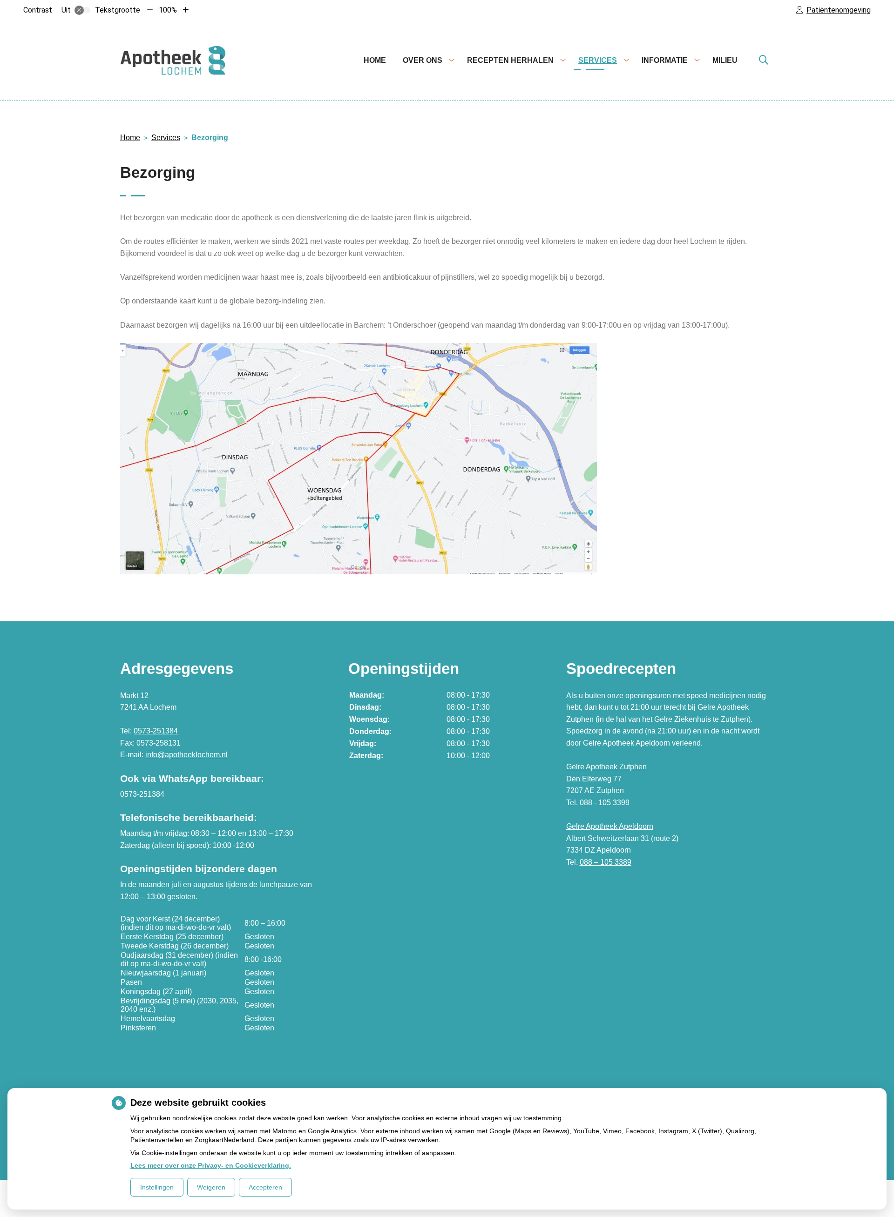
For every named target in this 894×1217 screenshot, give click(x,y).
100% (168, 10)
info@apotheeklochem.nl (186, 755)
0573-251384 (156, 731)
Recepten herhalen (510, 60)
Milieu (725, 60)
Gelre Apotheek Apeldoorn (609, 826)
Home (375, 60)
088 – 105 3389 (605, 862)
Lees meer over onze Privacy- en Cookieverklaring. (210, 1165)
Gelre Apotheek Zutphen (606, 767)
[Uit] (82, 10)
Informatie (665, 60)
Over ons (422, 60)
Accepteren (265, 1187)
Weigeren (211, 1187)
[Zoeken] (763, 60)
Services (597, 60)
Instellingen (157, 1187)
